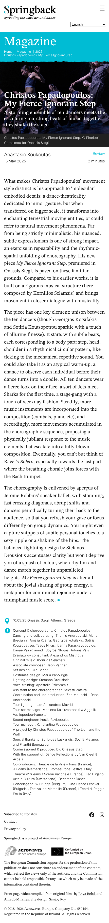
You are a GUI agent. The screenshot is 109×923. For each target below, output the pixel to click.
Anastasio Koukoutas (27, 155)
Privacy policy (15, 829)
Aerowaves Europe (57, 838)
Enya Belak (87, 894)
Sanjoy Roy (57, 899)
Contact (10, 821)
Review (99, 153)
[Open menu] (102, 8)
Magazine (30, 42)
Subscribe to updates (20, 814)
